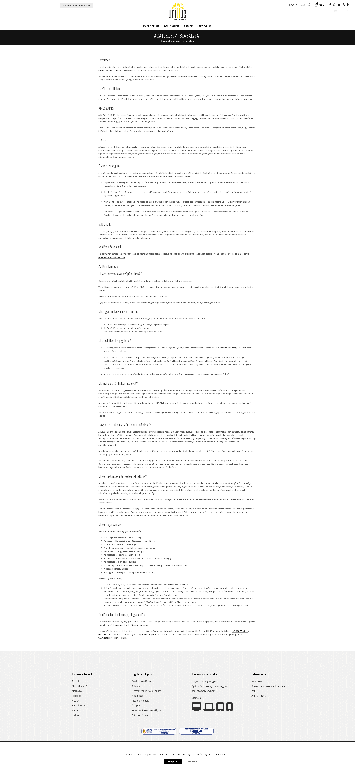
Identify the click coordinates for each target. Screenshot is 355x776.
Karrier (75, 710)
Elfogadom (173, 761)
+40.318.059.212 (106, 634)
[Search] (309, 5)
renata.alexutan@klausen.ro (111, 257)
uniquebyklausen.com (108, 70)
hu (341, 11)
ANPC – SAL (258, 695)
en (348, 11)
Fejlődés (76, 695)
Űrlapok (136, 705)
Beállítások (192, 761)
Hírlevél (76, 715)
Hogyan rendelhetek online (146, 691)
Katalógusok (79, 705)
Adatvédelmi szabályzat (148, 710)
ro (335, 11)
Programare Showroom (76, 5)
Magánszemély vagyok (204, 681)
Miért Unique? (79, 686)
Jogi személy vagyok (203, 691)
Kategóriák (151, 26)
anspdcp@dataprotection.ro (150, 634)
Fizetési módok (140, 700)
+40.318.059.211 (240, 631)
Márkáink (77, 691)
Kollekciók (171, 26)
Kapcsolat (204, 26)
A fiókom (136, 686)
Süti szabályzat (140, 715)
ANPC (254, 691)
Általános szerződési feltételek (268, 686)
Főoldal (166, 41)
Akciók (188, 26)
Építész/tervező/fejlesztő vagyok (209, 686)
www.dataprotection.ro (109, 637)
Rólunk (76, 681)
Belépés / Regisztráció (297, 5)
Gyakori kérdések (141, 681)
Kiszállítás (137, 695)
